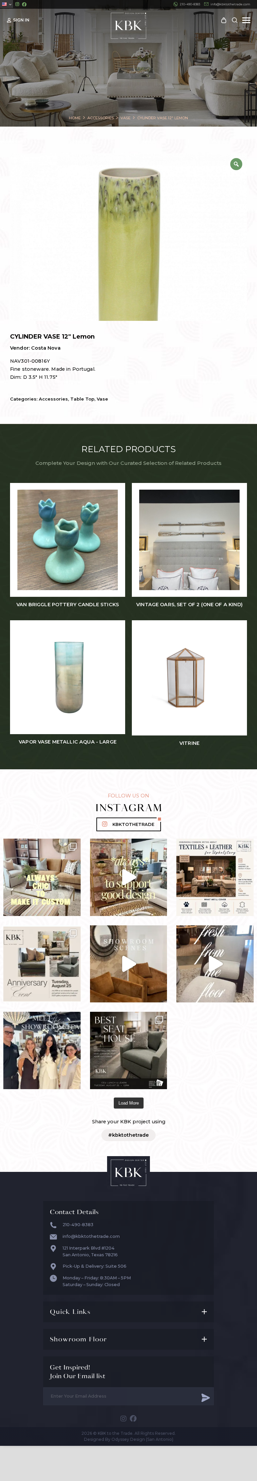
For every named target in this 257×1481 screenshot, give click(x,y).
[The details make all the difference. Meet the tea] (42, 1050)
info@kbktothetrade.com (230, 4)
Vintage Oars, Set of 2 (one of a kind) (189, 605)
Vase (102, 399)
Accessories (53, 399)
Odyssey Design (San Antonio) (142, 1439)
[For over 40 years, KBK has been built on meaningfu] (42, 964)
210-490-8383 (190, 4)
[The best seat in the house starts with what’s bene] (128, 1050)
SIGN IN (21, 19)
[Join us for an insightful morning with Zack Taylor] (215, 877)
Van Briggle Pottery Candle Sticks (67, 605)
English (6, 4)
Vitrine (189, 743)
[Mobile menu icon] (246, 20)
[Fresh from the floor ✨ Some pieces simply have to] (215, 964)
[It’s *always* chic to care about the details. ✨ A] (128, 877)
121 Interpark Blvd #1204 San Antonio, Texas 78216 (90, 1251)
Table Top (82, 399)
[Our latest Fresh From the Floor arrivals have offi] (128, 964)
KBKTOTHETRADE (133, 824)
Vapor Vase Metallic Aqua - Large (67, 742)
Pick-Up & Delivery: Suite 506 (94, 1266)
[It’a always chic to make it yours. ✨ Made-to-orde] (42, 877)
